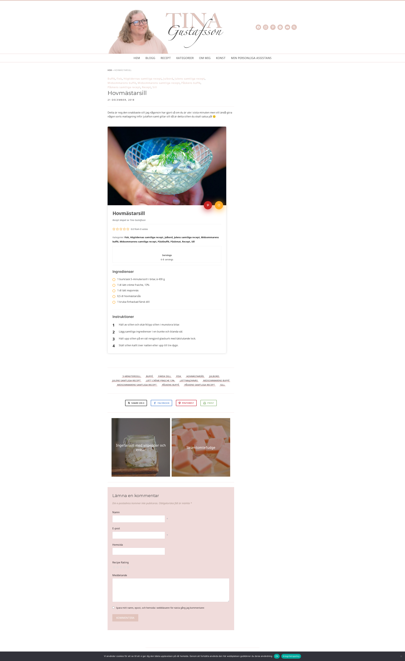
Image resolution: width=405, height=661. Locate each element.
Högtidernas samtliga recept (143, 78)
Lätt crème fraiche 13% (160, 380)
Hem (137, 58)
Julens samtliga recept (190, 78)
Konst (221, 58)
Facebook (163, 402)
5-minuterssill (132, 376)
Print (210, 402)
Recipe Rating (120, 562)
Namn (116, 512)
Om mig (205, 58)
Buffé (111, 78)
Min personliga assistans (251, 58)
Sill (155, 87)
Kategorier (185, 58)
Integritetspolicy (291, 656)
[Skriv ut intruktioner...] (219, 205)
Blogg (150, 58)
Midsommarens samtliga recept (159, 83)
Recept (166, 58)
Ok (276, 656)
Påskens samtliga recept (124, 87)
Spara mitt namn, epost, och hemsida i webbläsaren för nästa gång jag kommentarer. (160, 607)
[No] (401, 656)
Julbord (168, 78)
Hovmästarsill (127, 92)
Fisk (119, 78)
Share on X (137, 402)
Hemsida (117, 544)
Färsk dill (164, 376)
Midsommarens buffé (122, 83)
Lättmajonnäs (189, 380)
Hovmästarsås (195, 376)
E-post (116, 528)
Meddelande (119, 575)
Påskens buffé (190, 83)
